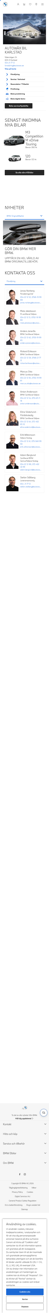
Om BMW (8, 1162)
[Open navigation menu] (42, 4)
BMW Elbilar (9, 1153)
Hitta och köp (10, 1133)
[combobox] (43, 1112)
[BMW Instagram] (25, 1174)
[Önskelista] (30, 4)
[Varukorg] (24, 4)
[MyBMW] (18, 4)
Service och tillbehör (14, 1143)
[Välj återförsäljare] (36, 4)
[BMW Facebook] (19, 1174)
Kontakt (7, 1124)
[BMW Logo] (5, 4)
